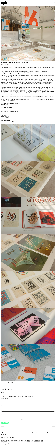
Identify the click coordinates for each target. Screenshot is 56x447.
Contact (34, 432)
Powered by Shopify (5, 444)
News (29, 434)
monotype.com (4, 104)
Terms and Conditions (47, 432)
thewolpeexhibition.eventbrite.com (9, 121)
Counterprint (7, 443)
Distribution (38, 432)
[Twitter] (1, 434)
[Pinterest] (3, 434)
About (29, 432)
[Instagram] (6, 434)
